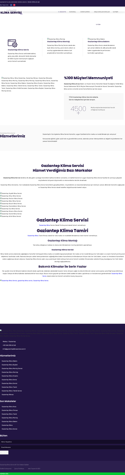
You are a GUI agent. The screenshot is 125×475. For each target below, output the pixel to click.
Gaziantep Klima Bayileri (10, 365)
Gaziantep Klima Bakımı (9, 361)
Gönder (4, 452)
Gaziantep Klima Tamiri (9, 387)
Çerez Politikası (19, 469)
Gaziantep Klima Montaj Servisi (12, 368)
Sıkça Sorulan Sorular (102, 12)
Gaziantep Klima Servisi (7, 133)
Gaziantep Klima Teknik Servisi (12, 391)
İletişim (115, 12)
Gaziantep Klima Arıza (9, 406)
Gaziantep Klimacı (8, 394)
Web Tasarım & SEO (34, 469)
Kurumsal (72, 12)
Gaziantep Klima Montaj (10, 418)
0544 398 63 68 (34, 2)
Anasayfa (62, 12)
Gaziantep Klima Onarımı (10, 376)
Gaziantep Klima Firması (10, 410)
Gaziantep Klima (7, 425)
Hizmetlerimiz (85, 12)
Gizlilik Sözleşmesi (5, 469)
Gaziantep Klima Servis (9, 380)
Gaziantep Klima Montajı (10, 372)
